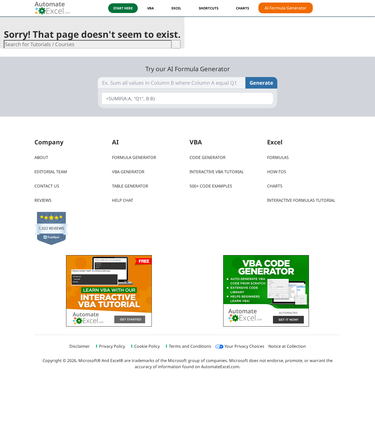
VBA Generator (128, 172)
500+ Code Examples (211, 186)
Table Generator (130, 186)
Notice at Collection (287, 346)
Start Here (123, 8)
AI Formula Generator (286, 8)
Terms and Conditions (190, 346)
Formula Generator (134, 157)
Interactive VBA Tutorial (217, 172)
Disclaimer (79, 346)
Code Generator (208, 157)
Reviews (43, 200)
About (41, 157)
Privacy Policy (112, 346)
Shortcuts (208, 8)
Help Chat (122, 200)
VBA (150, 8)
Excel (176, 8)
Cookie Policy (147, 346)
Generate (261, 82)
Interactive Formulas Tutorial (301, 200)
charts (242, 8)
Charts (274, 186)
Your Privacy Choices (243, 346)
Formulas (278, 157)
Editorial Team (50, 172)
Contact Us (46, 186)
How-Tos (276, 172)
